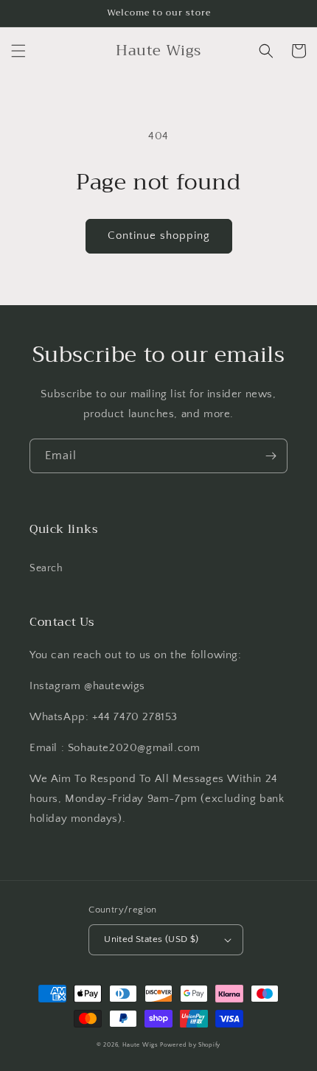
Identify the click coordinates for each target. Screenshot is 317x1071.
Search (46, 568)
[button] (18, 51)
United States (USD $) (151, 939)
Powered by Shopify (190, 1045)
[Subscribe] (270, 456)
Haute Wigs (140, 1045)
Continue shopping (159, 235)
